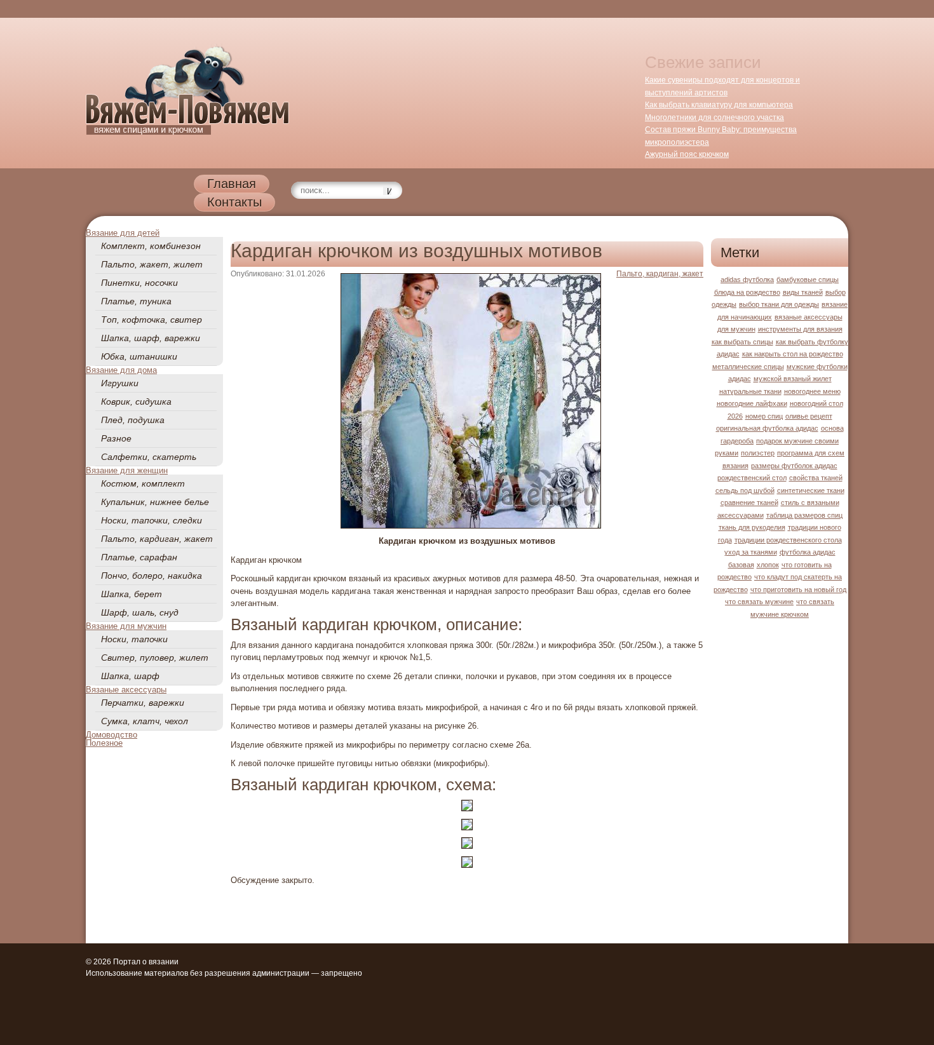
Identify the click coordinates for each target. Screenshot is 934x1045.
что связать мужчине (759, 601)
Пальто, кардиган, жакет (157, 539)
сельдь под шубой (745, 490)
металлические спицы (748, 366)
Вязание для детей (122, 233)
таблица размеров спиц (804, 515)
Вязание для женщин (127, 470)
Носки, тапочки (134, 639)
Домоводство (111, 735)
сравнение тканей (749, 502)
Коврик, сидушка (136, 401)
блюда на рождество (747, 292)
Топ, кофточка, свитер (151, 319)
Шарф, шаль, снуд (140, 612)
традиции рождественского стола (788, 540)
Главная (231, 184)
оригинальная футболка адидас (767, 428)
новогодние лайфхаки (752, 403)
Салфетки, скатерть (148, 457)
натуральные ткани (750, 391)
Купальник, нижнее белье (155, 502)
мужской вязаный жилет (793, 378)
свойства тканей (816, 478)
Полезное (104, 743)
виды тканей (803, 292)
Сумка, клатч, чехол (144, 721)
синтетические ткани (810, 490)
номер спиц (764, 416)
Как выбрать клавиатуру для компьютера (719, 104)
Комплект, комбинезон (151, 246)
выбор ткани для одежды (779, 304)
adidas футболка (747, 279)
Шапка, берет (131, 594)
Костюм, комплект (143, 483)
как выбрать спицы (742, 342)
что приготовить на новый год (798, 589)
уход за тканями (750, 552)
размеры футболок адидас (794, 465)
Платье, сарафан (139, 557)
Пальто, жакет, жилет (152, 264)
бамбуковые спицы (807, 279)
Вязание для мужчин (126, 626)
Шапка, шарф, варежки (150, 338)
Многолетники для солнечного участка (714, 117)
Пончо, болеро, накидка (151, 575)
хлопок (768, 565)
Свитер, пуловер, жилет (154, 657)
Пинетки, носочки (139, 283)
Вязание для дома (121, 370)
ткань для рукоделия (752, 527)
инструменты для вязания (800, 329)
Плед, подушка (133, 420)
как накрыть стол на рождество (792, 354)
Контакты (234, 202)
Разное (116, 438)
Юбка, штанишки (139, 356)
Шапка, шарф (130, 676)
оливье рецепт (808, 416)
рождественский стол (752, 478)
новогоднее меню (812, 391)
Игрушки (120, 383)
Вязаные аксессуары (126, 689)
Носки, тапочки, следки (151, 520)
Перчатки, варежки (142, 703)
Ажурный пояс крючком (687, 154)
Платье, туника (136, 301)
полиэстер (758, 453)
